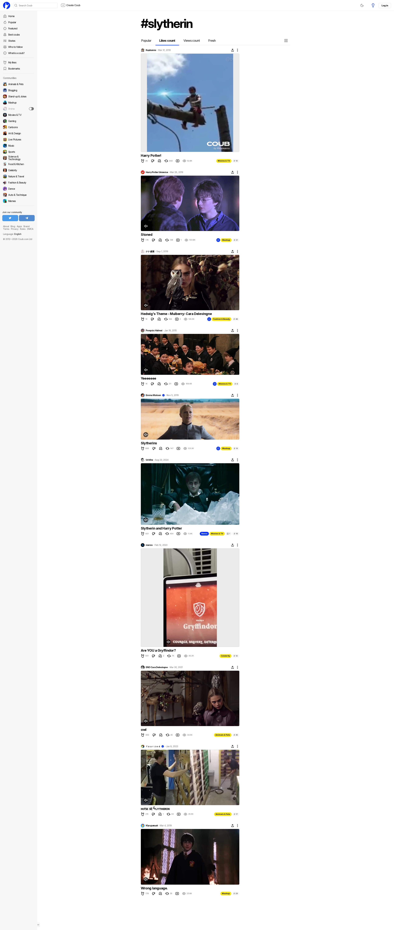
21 (236, 240)
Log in (385, 5)
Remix (204, 533)
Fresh (212, 40)
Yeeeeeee (148, 378)
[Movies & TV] (18, 115)
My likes (12, 62)
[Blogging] (18, 90)
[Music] (18, 146)
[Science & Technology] (18, 158)
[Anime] (18, 109)
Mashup (226, 240)
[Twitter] (10, 218)
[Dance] (18, 189)
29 (235, 893)
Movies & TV (224, 161)
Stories (11, 40)
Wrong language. (154, 888)
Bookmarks (14, 68)
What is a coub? (16, 53)
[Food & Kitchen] (18, 164)
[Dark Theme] (362, 5)
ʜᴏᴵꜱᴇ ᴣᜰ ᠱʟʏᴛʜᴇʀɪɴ (155, 809)
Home (11, 16)
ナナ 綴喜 (150, 251)
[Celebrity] (18, 170)
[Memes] (18, 201)
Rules (23, 229)
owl (144, 730)
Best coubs (14, 34)
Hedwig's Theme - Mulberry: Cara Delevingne (176, 314)
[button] (286, 41)
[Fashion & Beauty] (18, 182)
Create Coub (73, 5)
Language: (12, 234)
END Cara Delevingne (157, 667)
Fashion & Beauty (221, 319)
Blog (13, 226)
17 (236, 814)
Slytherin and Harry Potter (161, 528)
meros (149, 545)
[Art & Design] (18, 133)
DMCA (30, 229)
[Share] (232, 50)
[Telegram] (27, 218)
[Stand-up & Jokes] (18, 96)
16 (236, 533)
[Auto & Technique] (18, 195)
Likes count (167, 40)
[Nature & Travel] (18, 176)
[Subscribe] (31, 108)
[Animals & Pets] (18, 84)
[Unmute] (145, 226)
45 (236, 735)
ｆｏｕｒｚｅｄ (153, 746)
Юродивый (152, 825)
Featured (12, 28)
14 (236, 448)
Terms (6, 229)
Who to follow (15, 46)
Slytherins (149, 443)
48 (235, 319)
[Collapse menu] (38, 925)
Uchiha (149, 460)
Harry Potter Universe (157, 172)
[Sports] (18, 152)
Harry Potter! (151, 155)
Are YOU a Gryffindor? (158, 650)
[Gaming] (18, 121)
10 (236, 160)
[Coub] (6, 5)
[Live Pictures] (18, 139)
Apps (19, 226)
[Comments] (159, 161)
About (6, 226)
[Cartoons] (18, 127)
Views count (191, 40)
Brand (27, 226)
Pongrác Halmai (154, 330)
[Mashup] (18, 103)
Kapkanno (151, 50)
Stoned (146, 235)
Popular (12, 22)
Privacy (14, 229)
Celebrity (225, 656)
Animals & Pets (222, 735)
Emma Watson (153, 395)
